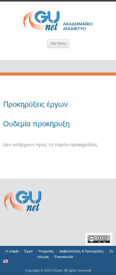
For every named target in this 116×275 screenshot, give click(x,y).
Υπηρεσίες (46, 251)
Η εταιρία (12, 251)
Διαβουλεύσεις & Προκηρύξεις (81, 251)
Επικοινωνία (63, 257)
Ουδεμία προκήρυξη (36, 124)
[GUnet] (58, 19)
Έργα (28, 251)
